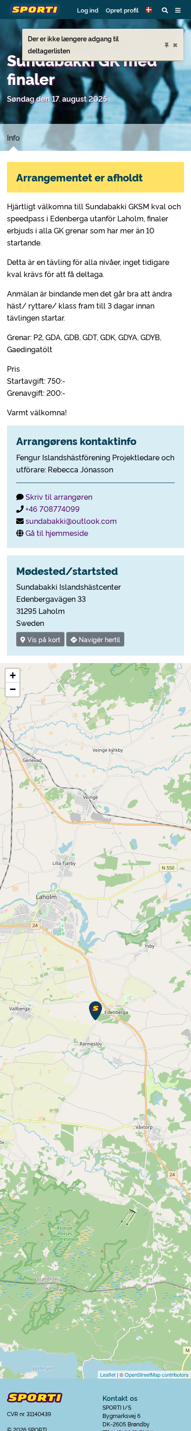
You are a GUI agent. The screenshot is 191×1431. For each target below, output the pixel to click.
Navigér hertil (98, 639)
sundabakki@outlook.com (71, 521)
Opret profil (122, 10)
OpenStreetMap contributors (157, 1374)
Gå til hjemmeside (56, 533)
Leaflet (107, 1374)
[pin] (167, 43)
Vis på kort (42, 639)
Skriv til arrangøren (58, 496)
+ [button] (13, 675)
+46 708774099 (52, 508)
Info (13, 137)
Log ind (87, 10)
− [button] (13, 689)
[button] (150, 10)
